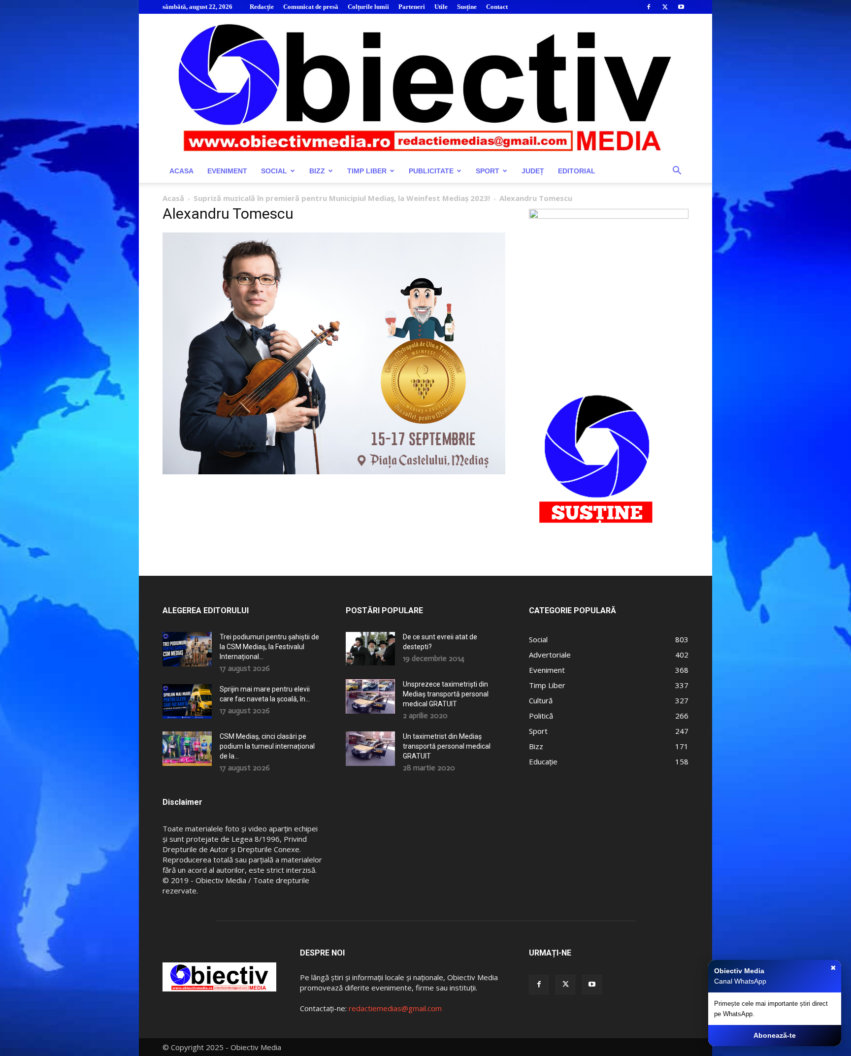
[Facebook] (648, 7)
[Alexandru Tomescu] (334, 471)
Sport (487, 171)
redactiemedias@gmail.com (395, 1008)
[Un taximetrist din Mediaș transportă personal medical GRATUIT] (370, 748)
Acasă (173, 198)
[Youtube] (681, 7)
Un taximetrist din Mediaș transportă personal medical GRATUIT (447, 746)
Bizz (317, 171)
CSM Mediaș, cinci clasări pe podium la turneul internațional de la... (267, 746)
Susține (467, 6)
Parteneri (411, 6)
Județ (533, 171)
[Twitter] (664, 7)
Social (274, 171)
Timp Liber (367, 171)
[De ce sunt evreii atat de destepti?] (370, 648)
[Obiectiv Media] (425, 86)
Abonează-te (774, 1035)
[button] (676, 171)
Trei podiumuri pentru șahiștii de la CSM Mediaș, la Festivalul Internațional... (269, 646)
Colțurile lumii (368, 6)
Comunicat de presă (310, 6)
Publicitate (431, 171)
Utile (441, 6)
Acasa (181, 171)
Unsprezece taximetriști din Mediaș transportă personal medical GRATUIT (446, 694)
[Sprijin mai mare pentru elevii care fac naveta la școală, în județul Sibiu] (187, 701)
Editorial (576, 171)
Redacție (262, 6)
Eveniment (227, 171)
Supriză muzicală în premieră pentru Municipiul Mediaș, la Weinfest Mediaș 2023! (342, 198)
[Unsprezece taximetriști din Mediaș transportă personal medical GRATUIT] (370, 696)
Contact (497, 6)
